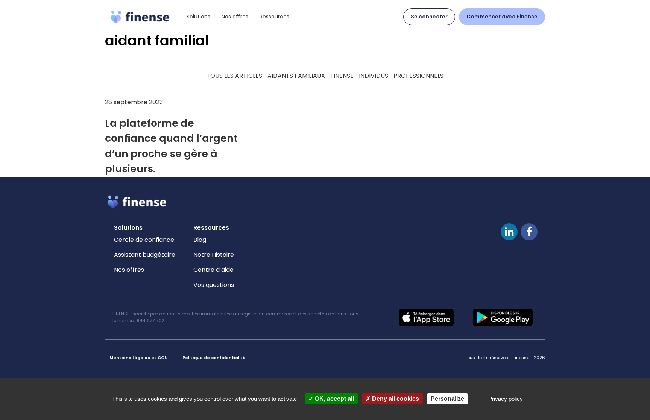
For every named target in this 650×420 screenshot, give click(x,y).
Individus (373, 75)
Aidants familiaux (296, 75)
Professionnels (418, 75)
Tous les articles (234, 75)
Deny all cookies (395, 399)
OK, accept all (333, 399)
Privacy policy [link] (505, 399)
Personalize (447, 399)
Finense (342, 75)
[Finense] (140, 16)
